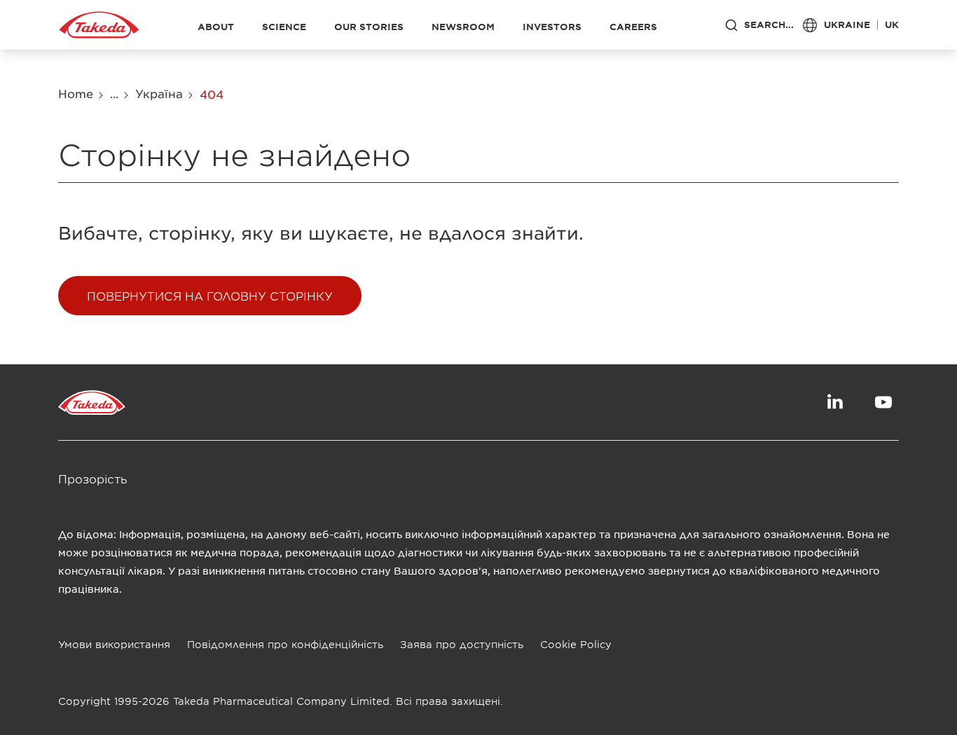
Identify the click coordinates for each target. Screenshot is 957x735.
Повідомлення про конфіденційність (285, 644)
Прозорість (93, 479)
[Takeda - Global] (99, 25)
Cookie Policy (576, 644)
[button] (210, 295)
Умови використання (114, 644)
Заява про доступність (461, 644)
